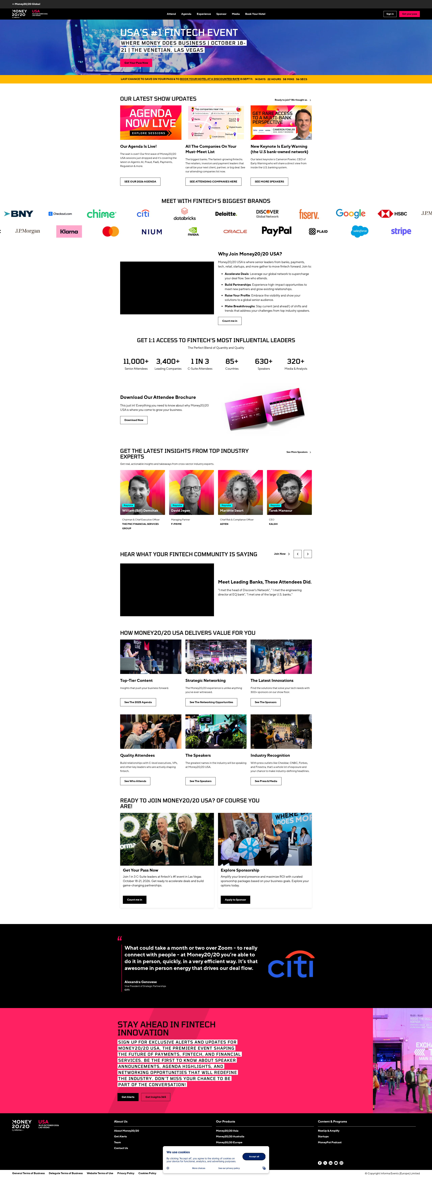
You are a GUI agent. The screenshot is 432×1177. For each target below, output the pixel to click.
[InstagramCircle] (342, 1163)
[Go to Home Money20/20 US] (30, 14)
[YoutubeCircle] (336, 1163)
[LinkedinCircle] (331, 1163)
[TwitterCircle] (325, 1163)
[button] (298, 554)
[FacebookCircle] (320, 1163)
